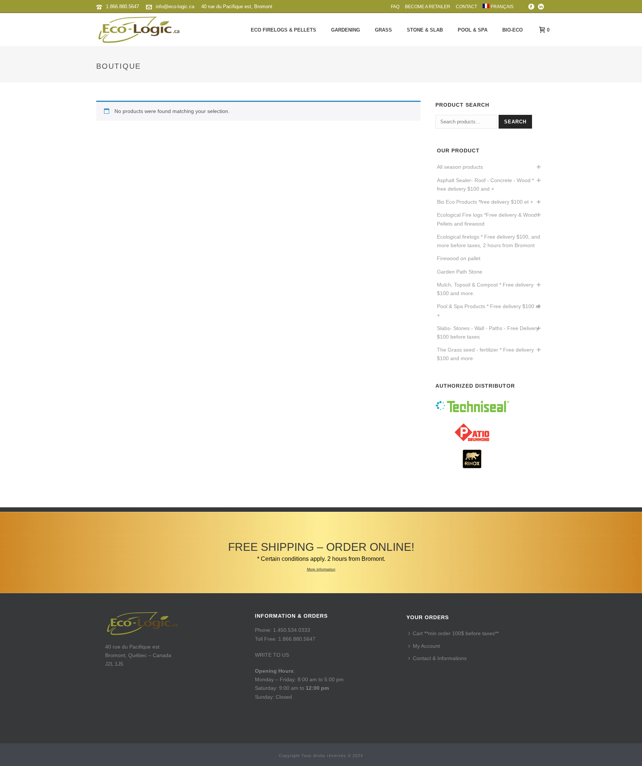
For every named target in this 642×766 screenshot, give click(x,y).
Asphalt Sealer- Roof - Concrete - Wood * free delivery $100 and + (485, 184)
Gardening (345, 30)
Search (515, 122)
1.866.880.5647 (122, 6)
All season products (460, 167)
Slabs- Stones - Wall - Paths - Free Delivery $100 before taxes (488, 332)
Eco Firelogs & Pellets (283, 30)
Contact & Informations (440, 658)
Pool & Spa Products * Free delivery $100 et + (488, 310)
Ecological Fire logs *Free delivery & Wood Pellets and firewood (487, 219)
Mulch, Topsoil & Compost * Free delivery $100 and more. (485, 289)
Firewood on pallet (458, 258)
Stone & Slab (425, 30)
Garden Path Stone (459, 272)
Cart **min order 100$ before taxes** (456, 633)
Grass (383, 30)
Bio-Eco (512, 30)
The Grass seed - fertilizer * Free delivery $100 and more (485, 354)
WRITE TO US (272, 655)
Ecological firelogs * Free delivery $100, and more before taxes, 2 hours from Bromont (488, 241)
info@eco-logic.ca (175, 6)
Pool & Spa (472, 30)
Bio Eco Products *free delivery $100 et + (485, 202)
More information (321, 569)
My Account (426, 646)
